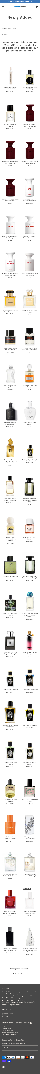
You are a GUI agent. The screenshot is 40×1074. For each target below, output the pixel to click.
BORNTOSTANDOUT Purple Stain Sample (30, 125)
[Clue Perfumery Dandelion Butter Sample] (10, 524)
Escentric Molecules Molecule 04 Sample (10, 875)
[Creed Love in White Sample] (30, 409)
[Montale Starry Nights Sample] (30, 639)
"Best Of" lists (12, 45)
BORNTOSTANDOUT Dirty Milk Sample (30, 274)
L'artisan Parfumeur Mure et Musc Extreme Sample (30, 500)
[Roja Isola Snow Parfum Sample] (30, 297)
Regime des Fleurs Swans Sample (30, 912)
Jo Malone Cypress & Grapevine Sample (10, 653)
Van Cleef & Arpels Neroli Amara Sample (10, 499)
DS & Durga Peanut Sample (10, 800)
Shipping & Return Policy (10, 1032)
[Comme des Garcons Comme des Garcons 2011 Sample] (30, 935)
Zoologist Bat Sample (30, 725)
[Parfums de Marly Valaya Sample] (10, 371)
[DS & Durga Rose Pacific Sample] (30, 786)
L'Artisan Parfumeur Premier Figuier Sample (30, 577)
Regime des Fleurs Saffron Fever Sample (10, 912)
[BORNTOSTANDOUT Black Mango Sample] (10, 185)
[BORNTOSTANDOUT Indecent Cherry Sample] (30, 223)
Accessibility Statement (9, 1034)
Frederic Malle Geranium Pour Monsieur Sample (30, 348)
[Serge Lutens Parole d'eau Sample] (10, 73)
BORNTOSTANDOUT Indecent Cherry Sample (30, 237)
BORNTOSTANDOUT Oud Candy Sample (10, 162)
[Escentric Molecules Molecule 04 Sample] (10, 860)
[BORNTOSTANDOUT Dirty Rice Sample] (10, 223)
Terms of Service (7, 1030)
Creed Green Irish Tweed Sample (10, 423)
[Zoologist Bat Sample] (30, 711)
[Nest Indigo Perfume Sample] (10, 600)
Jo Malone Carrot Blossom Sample (10, 837)
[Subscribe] (35, 1048)
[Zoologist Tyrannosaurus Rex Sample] (10, 711)
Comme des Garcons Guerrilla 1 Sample (10, 949)
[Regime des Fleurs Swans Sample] (30, 898)
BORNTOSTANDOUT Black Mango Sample (10, 199)
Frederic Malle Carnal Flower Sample (10, 348)
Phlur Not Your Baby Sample (29, 538)
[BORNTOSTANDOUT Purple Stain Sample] (30, 111)
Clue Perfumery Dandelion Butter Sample (10, 539)
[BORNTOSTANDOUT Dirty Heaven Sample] (10, 260)
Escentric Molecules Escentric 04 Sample (30, 875)
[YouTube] (3, 1067)
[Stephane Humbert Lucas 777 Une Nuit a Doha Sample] (10, 446)
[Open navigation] (3, 6)
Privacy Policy (6, 1028)
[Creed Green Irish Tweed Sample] (10, 409)
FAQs (3, 1026)
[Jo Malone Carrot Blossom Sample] (10, 823)
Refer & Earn (6, 1017)
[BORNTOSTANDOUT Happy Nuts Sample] (30, 185)
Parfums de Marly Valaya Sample (10, 386)
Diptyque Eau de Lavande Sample (29, 837)
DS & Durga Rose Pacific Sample (30, 800)
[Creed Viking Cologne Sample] (30, 371)
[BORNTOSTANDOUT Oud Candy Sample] (10, 148)
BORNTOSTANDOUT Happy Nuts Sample (29, 199)
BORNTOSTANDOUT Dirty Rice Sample (10, 237)
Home (4, 29)
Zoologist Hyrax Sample (30, 460)
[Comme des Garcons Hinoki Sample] (30, 73)
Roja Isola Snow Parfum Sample (30, 311)
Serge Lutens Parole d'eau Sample (10, 88)
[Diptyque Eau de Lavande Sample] (30, 823)
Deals (4, 1015)
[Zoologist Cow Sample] (10, 676)
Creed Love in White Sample (29, 423)
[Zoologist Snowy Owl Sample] (30, 749)
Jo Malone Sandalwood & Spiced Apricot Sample (30, 615)
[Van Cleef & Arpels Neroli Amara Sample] (10, 485)
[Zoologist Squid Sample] (30, 676)
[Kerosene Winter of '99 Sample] (10, 562)
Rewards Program (8, 1013)
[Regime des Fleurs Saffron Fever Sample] (10, 898)
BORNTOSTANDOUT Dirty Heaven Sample (10, 274)
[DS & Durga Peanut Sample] (10, 786)
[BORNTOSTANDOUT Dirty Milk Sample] (30, 260)
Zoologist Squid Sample (30, 689)
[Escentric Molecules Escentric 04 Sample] (30, 860)
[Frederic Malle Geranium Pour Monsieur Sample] (30, 334)
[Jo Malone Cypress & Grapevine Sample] (10, 639)
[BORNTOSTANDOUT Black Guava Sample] (30, 148)
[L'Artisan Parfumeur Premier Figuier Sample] (30, 562)
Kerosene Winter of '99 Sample (10, 577)
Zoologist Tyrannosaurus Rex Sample (10, 726)
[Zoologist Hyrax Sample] (30, 446)
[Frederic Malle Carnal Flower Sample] (10, 334)
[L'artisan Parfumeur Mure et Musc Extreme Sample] (30, 485)
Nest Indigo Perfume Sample (10, 614)
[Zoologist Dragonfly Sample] (10, 749)
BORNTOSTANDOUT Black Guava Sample (30, 162)
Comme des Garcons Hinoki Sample (30, 88)
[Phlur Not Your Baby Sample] (30, 524)
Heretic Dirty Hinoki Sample (10, 125)
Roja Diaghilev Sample (10, 311)
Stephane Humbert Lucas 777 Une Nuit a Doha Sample (10, 461)
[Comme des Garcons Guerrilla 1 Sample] (10, 935)
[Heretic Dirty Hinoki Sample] (10, 111)
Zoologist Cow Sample (10, 689)
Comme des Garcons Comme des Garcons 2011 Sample (30, 950)
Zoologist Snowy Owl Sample (30, 763)
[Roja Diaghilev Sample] (10, 297)
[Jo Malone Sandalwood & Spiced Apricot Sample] (30, 600)
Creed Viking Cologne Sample (29, 386)
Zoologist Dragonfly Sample (10, 763)
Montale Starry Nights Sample (30, 653)
